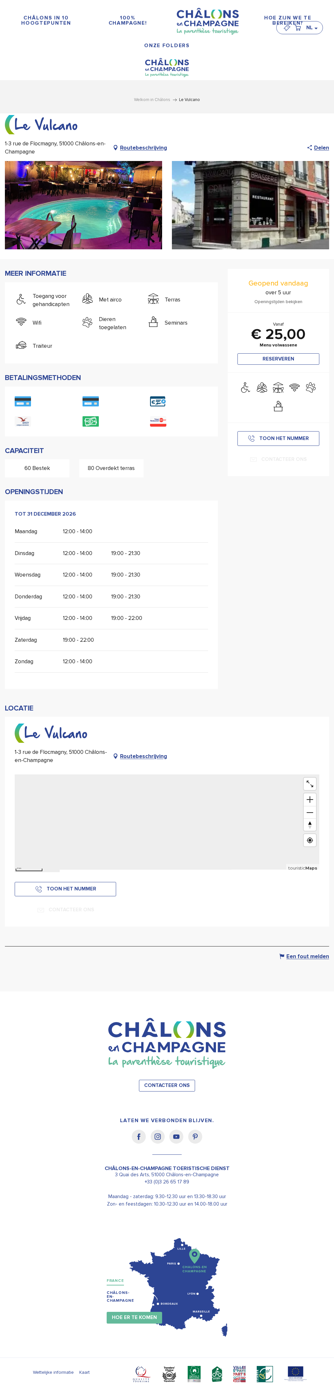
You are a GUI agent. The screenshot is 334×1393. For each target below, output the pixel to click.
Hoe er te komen (134, 1317)
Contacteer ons (167, 1085)
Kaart (84, 1372)
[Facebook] (141, 1141)
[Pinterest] (195, 1141)
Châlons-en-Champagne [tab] (120, 1296)
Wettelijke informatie (53, 1372)
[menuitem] (46, 20)
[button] (311, 28)
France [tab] (115, 1280)
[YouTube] (178, 1141)
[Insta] (160, 1141)
